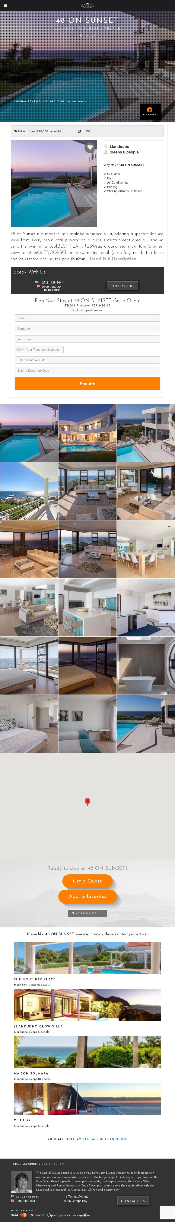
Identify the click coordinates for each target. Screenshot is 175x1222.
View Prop (87, 958)
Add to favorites (87, 896)
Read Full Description (113, 259)
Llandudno (32, 1164)
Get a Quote (87, 881)
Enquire (87, 383)
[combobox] (20, 349)
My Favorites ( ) (89, 913)
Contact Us (123, 286)
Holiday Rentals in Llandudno (40, 101)
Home (15, 1164)
